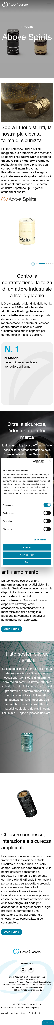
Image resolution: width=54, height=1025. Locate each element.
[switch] (47, 513)
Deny (27, 562)
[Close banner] (50, 461)
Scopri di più (11, 629)
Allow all (27, 547)
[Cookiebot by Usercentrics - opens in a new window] (33, 461)
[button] (36, 263)
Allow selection (27, 555)
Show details (40, 539)
